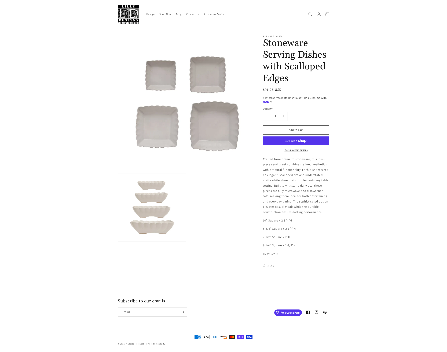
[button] (310, 14)
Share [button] (270, 265)
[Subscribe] (182, 312)
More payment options (295, 149)
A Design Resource (135, 343)
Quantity (268, 108)
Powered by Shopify (155, 343)
